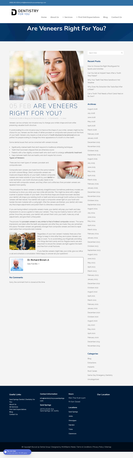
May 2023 (91, 263)
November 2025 (94, 146)
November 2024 (94, 196)
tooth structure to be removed (62, 135)
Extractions (92, 363)
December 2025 (94, 142)
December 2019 (94, 342)
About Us (12, 404)
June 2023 (91, 259)
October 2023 (93, 246)
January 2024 (93, 238)
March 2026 (92, 130)
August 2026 (92, 109)
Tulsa (71, 429)
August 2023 (92, 254)
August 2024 (92, 209)
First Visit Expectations (17, 409)
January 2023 (93, 279)
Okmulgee (72, 420)
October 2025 (93, 151)
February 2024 (93, 234)
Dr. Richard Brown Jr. (38, 118)
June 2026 (91, 117)
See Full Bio (32, 264)
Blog (26, 118)
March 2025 (92, 180)
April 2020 (91, 333)
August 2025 (92, 159)
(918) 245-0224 (14, 3)
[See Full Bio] (39, 263)
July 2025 (91, 163)
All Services (13, 407)
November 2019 (94, 346)
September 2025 (94, 155)
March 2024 (92, 230)
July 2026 (91, 113)
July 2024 (91, 213)
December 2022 (94, 283)
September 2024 (94, 205)
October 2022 (93, 288)
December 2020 (94, 313)
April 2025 (91, 176)
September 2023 (94, 250)
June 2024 (91, 217)
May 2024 (91, 221)
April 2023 (91, 267)
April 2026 (91, 126)
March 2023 (92, 271)
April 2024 (91, 225)
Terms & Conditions (84, 447)
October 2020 (93, 317)
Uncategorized (93, 379)
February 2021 (93, 304)
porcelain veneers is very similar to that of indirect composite (45, 222)
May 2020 (91, 329)
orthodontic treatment (73, 153)
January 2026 (93, 138)
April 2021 (91, 296)
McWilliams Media (68, 447)
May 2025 (91, 171)
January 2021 (93, 308)
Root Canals (92, 371)
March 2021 (92, 300)
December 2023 (94, 242)
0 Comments (53, 118)
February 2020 (93, 337)
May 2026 (91, 122)
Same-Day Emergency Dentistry (100, 375)
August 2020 (92, 321)
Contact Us (13, 414)
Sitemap (108, 447)
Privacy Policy (98, 447)
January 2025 (93, 188)
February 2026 (93, 134)
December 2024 (94, 192)
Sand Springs (73, 412)
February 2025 (93, 184)
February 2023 (93, 275)
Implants (91, 367)
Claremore (72, 434)
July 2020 (91, 325)
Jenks (71, 416)
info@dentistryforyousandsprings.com (33, 3)
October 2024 (93, 200)
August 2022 (92, 292)
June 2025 (91, 167)
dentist (50, 177)
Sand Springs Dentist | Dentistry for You (22, 401)
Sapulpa (71, 425)
